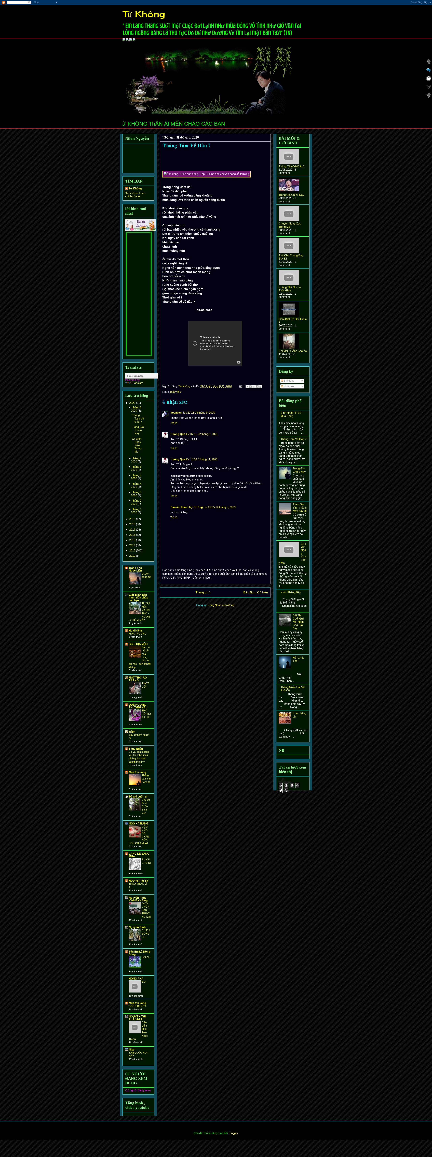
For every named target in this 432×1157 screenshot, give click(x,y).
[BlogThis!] (250, 386)
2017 (132, 529)
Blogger (233, 1133)
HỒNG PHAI (136, 978)
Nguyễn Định (137, 927)
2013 (132, 550)
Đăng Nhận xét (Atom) (221, 605)
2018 (132, 524)
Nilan (132, 1049)
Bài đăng (288, 380)
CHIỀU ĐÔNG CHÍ (146, 933)
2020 (132, 402)
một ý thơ (175, 391)
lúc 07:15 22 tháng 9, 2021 (202, 434)
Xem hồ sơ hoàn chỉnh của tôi (135, 195)
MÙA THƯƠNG (138, 633)
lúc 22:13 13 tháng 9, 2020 (199, 412)
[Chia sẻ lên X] (253, 386)
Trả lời (174, 423)
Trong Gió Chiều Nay (138, 430)
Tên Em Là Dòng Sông (139, 953)
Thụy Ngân (136, 748)
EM (144, 981)
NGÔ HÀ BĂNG (138, 823)
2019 (132, 519)
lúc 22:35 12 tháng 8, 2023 (220, 507)
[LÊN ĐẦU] (428, 63)
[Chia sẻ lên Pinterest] (260, 386)
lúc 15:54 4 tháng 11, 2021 (202, 459)
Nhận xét (288, 386)
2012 (132, 555)
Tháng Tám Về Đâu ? (138, 418)
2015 (132, 540)
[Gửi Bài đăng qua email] (240, 386)
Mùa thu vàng (137, 772)
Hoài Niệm (135, 630)
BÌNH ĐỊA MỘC (138, 644)
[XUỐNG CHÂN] (428, 96)
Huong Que (177, 434)
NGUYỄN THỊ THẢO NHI (137, 1018)
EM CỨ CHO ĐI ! (146, 863)
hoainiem (176, 412)
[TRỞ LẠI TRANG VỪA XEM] (428, 71)
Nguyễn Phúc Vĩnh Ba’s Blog (138, 899)
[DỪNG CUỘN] (428, 80)
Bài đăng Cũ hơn (255, 592)
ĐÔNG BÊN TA (137, 1006)
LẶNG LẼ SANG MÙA (139, 855)
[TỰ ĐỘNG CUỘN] (428, 88)
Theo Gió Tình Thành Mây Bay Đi (300, 507)
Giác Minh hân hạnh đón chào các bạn (138, 597)
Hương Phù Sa (138, 880)
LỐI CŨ (146, 957)
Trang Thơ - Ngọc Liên (136, 569)
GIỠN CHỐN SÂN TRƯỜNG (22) (146, 910)
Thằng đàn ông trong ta (146, 778)
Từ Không (144, 14)
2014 (132, 545)
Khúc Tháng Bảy (291, 592)
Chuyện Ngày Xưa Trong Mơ (136, 445)
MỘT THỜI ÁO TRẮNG (138, 679)
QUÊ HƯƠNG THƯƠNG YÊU (138, 706)
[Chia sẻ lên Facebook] (257, 386)
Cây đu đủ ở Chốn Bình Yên (146, 806)
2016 (132, 534)
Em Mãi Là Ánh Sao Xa (293, 351)
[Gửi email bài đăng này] (247, 386)
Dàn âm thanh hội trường (186, 507)
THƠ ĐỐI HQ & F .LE (146, 714)
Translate (137, 383)
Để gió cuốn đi (138, 796)
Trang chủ (203, 592)
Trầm (132, 731)
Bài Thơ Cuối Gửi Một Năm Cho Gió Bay (298, 622)
